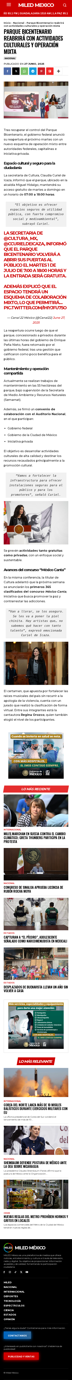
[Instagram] (10, 1272)
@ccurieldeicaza (24, 243)
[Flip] (50, 71)
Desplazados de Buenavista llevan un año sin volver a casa (36, 989)
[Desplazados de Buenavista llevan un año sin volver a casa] (36, 963)
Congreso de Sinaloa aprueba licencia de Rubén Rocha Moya (33, 889)
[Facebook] (7, 71)
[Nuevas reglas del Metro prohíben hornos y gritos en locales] (36, 1194)
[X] (16, 71)
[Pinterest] (41, 71)
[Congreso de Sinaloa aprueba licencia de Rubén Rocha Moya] (36, 864)
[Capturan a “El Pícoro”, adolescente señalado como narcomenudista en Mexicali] (36, 914)
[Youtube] (27, 1272)
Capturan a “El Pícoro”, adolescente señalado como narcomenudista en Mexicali (35, 939)
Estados (9, 933)
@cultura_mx (20, 238)
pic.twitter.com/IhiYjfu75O (35, 307)
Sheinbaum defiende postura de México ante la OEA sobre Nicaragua (35, 1164)
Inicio (7, 22)
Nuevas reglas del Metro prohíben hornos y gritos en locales (36, 1218)
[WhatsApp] (24, 71)
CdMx (7, 1213)
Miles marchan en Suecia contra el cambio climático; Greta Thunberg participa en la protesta (35, 837)
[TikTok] (16, 1272)
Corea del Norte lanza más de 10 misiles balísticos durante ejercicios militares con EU (36, 1108)
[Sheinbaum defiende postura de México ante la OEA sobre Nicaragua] (36, 1140)
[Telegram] (33, 71)
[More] (58, 71)
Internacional (12, 830)
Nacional (18, 22)
